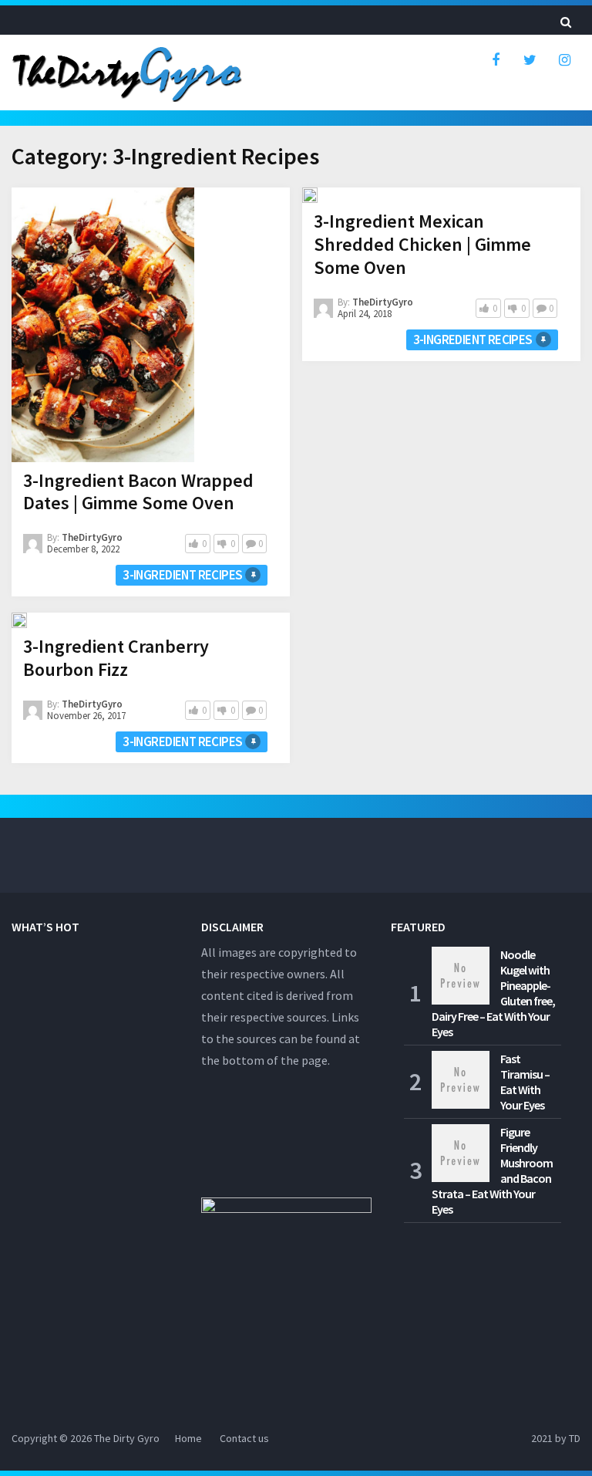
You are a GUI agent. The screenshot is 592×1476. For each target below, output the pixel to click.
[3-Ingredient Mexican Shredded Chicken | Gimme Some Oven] (310, 195)
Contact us (244, 1438)
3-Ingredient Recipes (182, 574)
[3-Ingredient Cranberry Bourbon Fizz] (19, 620)
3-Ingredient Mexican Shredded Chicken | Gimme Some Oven (422, 244)
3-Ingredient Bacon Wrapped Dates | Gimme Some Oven (138, 491)
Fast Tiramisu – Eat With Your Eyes (525, 1082)
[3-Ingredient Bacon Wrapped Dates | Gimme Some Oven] (103, 324)
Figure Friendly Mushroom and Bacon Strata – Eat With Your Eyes (492, 1170)
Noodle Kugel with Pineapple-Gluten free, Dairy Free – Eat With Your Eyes (493, 993)
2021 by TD (555, 1438)
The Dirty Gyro (127, 1438)
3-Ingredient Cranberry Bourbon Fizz (116, 657)
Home (188, 1438)
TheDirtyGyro (92, 537)
